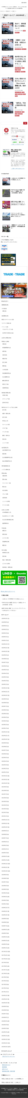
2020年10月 (5, 827)
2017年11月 (4, 955)
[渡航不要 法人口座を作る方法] (14, 260)
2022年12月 (5, 732)
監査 (3, 453)
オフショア (5, 398)
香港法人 (17, 32)
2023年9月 (4, 699)
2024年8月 (4, 658)
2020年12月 (5, 819)
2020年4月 (4, 849)
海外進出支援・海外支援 (8, 1071)
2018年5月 (4, 933)
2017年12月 (5, 951)
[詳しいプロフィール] (6, 131)
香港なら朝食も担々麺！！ (8, 1078)
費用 (3, 366)
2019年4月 (4, 893)
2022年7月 (4, 750)
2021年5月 (4, 801)
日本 (23, 68)
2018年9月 (4, 918)
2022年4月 (4, 761)
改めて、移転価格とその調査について (20, 26)
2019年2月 (4, 900)
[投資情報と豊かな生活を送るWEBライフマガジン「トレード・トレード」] (14, 274)
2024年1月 (4, 684)
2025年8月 (4, 622)
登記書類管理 (5, 373)
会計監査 (4, 447)
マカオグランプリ (6, 329)
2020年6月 (4, 841)
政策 (3, 534)
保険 (3, 311)
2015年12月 (5, 1039)
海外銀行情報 (5, 392)
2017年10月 (5, 958)
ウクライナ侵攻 (5, 323)
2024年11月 (4, 647)
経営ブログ (5, 1069)
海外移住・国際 (6, 567)
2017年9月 (4, 962)
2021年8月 (4, 790)
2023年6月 (4, 710)
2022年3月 (4, 764)
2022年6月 (4, 754)
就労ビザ (4, 384)
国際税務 (4, 304)
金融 (3, 475)
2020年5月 (4, 845)
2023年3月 (4, 721)
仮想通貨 (4, 315)
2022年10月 (5, 739)
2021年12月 (5, 775)
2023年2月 (4, 724)
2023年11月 (4, 691)
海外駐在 (4, 552)
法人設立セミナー (6, 516)
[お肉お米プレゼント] (14, 290)
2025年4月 (4, 633)
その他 (3, 308)
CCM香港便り (5, 512)
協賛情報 (4, 523)
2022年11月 (4, 735)
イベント (4, 326)
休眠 (3, 344)
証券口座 (4, 402)
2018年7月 (4, 926)
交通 (3, 497)
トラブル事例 (5, 469)
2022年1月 (4, 772)
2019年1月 (4, 904)
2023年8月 (4, 702)
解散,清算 (4, 380)
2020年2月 (4, 856)
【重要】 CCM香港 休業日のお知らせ (20, 42)
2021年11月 (4, 779)
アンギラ (4, 431)
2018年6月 (4, 929)
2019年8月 (4, 878)
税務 (24, 30)
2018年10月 (5, 915)
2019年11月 (4, 867)
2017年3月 (4, 984)
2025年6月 (4, 625)
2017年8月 (4, 966)
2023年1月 (4, 728)
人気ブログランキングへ (8, 1056)
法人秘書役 (5, 377)
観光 (3, 486)
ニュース (4, 442)
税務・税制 (5, 413)
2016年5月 (4, 1021)
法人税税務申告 (6, 457)
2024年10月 (5, 651)
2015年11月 (4, 1043)
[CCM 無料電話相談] (6, 153)
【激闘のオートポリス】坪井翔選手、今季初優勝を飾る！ (18, 226)
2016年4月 (4, 1024)
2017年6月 (4, 973)
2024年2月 (4, 680)
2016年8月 (4, 1010)
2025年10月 (5, 618)
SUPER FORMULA (7, 333)
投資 (3, 439)
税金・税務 (17, 71)
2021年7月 (4, 794)
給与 (3, 409)
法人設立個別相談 (6, 519)
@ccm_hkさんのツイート (8, 591)
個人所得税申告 (6, 461)
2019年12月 (5, 863)
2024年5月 (4, 669)
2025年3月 (4, 636)
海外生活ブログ (6, 1065)
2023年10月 (5, 695)
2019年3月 (4, 896)
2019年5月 (4, 889)
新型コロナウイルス (6, 319)
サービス (4, 505)
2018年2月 (4, 944)
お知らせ (24, 49)
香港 (16, 96)
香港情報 (4, 1067)
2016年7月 (4, 1013)
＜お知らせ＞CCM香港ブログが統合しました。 (13, 599)
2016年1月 (4, 1035)
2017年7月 (4, 969)
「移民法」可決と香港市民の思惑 (20, 105)
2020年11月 (4, 823)
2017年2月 (4, 988)
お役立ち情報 (18, 49)
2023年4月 (4, 717)
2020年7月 (4, 838)
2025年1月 (4, 640)
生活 (24, 94)
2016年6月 (4, 1017)
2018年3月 (4, 940)
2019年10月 (5, 871)
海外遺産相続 (5, 466)
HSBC (3, 395)
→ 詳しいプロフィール (17, 144)
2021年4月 (4, 805)
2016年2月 (4, 1032)
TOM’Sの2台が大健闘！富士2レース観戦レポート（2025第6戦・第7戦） (18, 191)
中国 (23, 92)
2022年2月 (4, 768)
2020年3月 (4, 852)
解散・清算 (5, 435)
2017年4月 (4, 980)
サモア (4, 428)
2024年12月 (5, 644)
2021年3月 (4, 808)
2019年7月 (4, 882)
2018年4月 (4, 937)
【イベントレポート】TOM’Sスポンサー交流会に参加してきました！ (18, 215)
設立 (3, 362)
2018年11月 (4, 911)
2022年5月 (4, 757)
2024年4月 (4, 673)
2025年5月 (4, 629)
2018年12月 (5, 907)
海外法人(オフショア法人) (8, 407)
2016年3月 (4, 1028)
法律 (16, 69)
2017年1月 (4, 991)
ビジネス (4, 538)
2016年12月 (5, 995)
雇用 (3, 351)
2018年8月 (4, 922)
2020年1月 (4, 860)
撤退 (3, 545)
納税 (3, 530)
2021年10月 (5, 783)
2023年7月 (4, 706)
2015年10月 (5, 1046)
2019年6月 (4, 885)
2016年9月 (4, 1006)
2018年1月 (4, 947)
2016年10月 (5, 1002)
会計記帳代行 (5, 450)
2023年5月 (4, 713)
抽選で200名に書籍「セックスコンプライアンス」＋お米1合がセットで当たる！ (18, 203)
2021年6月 (4, 797)
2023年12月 (5, 688)
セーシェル (5, 424)
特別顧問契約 (5, 347)
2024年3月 (4, 677)
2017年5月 (4, 977)
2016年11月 (4, 999)
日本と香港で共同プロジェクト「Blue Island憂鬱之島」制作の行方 (20, 83)
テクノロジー (5, 483)
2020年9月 (4, 830)
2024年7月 (4, 662)
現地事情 (20, 94)
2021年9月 (4, 786)
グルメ (4, 494)
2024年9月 (4, 655)
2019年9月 (4, 874)
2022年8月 (4, 746)
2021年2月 (4, 812)
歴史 (3, 479)
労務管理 (4, 388)
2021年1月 (4, 816)
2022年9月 (4, 743)
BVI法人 (4, 420)
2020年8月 (4, 834)
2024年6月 (4, 666)
